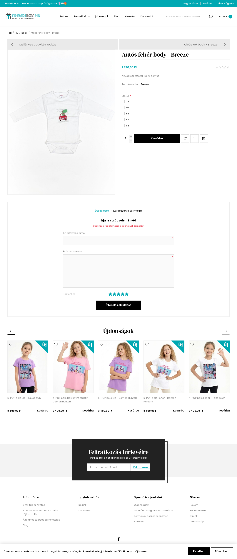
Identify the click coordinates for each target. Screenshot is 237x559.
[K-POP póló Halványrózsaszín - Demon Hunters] (73, 367)
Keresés (210, 16)
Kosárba (157, 138)
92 (127, 119)
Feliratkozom (141, 467)
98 (127, 125)
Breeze (145, 84)
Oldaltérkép (197, 521)
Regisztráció (190, 3)
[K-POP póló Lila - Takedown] (28, 367)
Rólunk (82, 505)
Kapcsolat (85, 510)
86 (127, 113)
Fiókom (194, 505)
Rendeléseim (198, 510)
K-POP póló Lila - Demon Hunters (117, 398)
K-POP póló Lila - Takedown (24, 398)
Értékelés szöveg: (73, 251)
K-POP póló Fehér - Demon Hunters (159, 399)
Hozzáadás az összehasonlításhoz (10, 355)
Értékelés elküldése (118, 305)
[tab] (102, 211)
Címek (194, 516)
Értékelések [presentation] (102, 211)
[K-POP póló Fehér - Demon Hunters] (164, 367)
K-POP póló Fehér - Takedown (207, 398)
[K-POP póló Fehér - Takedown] (209, 367)
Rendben (199, 551)
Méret (125, 96)
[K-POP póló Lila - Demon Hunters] (118, 367)
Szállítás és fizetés (34, 505)
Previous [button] (11, 331)
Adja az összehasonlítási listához (194, 138)
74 (127, 101)
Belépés (207, 3)
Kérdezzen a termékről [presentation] (127, 211)
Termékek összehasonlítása (151, 516)
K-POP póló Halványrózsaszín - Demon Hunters (71, 399)
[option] (28, 377)
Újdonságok (141, 505)
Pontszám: (69, 294)
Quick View (10, 349)
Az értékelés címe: (74, 233)
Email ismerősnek (204, 138)
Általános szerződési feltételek (41, 519)
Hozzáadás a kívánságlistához (185, 138)
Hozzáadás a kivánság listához (10, 344)
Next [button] (226, 331)
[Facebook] (118, 539)
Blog (25, 525)
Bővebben (221, 551)
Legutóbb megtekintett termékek (154, 510)
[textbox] (186, 16)
